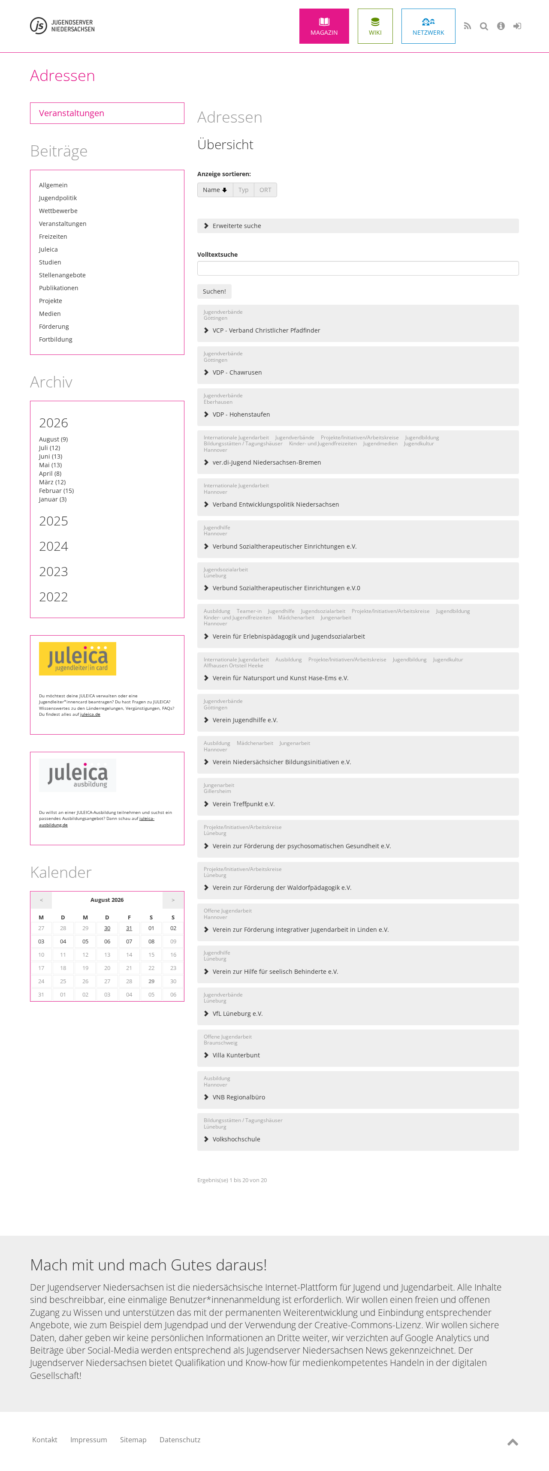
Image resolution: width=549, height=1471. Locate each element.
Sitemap (133, 1439)
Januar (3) (52, 499)
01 (151, 928)
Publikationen (58, 288)
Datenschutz (180, 1439)
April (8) (50, 473)
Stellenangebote (62, 275)
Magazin (324, 32)
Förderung (54, 326)
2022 (53, 596)
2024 (53, 546)
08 (151, 941)
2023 (53, 571)
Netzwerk (428, 32)
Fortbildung (55, 339)
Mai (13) (50, 465)
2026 (53, 422)
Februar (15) (56, 490)
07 (129, 941)
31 (129, 928)
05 (85, 941)
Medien (50, 313)
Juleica (48, 249)
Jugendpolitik (58, 198)
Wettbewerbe (58, 211)
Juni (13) (50, 456)
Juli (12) (49, 448)
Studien (50, 262)
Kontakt (44, 1439)
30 (107, 928)
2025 (53, 520)
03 (41, 941)
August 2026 (107, 900)
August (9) (53, 439)
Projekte (50, 301)
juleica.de (90, 714)
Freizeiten (53, 236)
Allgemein (53, 185)
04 (63, 941)
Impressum (88, 1439)
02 (173, 928)
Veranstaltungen (71, 113)
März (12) (52, 482)
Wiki (375, 32)
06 (107, 941)
